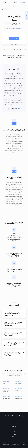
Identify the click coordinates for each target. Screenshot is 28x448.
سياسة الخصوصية (14, 51)
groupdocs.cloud (19, 28)
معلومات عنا (14, 436)
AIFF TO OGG (6, 396)
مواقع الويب (14, 434)
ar (14, 2)
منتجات (14, 423)
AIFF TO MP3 (6, 381)
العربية (24, 444)
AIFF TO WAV (18, 396)
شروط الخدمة (5, 49)
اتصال (18, 444)
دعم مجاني (14, 426)
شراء (14, 428)
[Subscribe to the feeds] (22, 416)
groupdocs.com (12, 28)
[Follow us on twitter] (8, 416)
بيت (14, 421)
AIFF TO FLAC (6, 388)
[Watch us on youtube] (12, 416)
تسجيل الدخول (22, 2)
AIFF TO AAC (18, 381)
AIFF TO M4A (18, 388)
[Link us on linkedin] (15, 416)
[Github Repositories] (19, 416)
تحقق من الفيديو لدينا (12, 108)
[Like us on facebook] (5, 416)
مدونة (14, 431)
